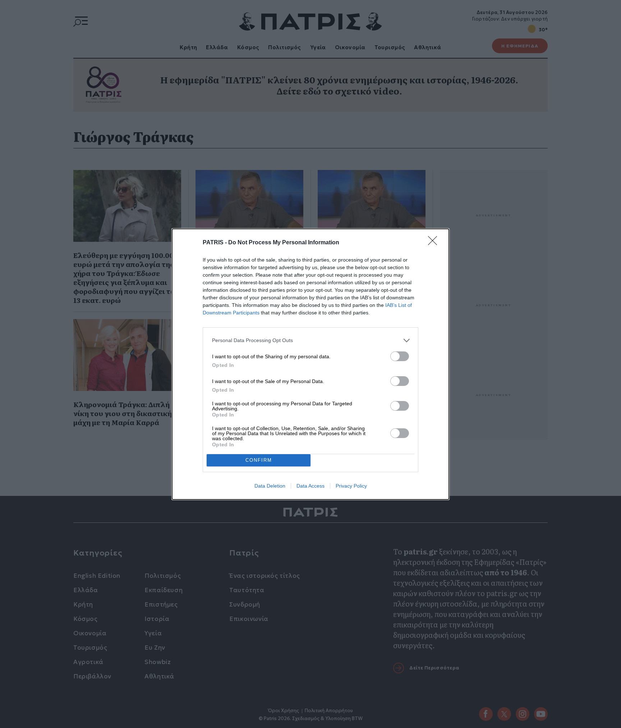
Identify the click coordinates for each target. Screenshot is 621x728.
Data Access (310, 486)
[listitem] (310, 340)
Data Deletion (269, 486)
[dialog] (310, 364)
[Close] (435, 243)
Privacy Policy (351, 486)
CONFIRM (258, 460)
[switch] (399, 356)
